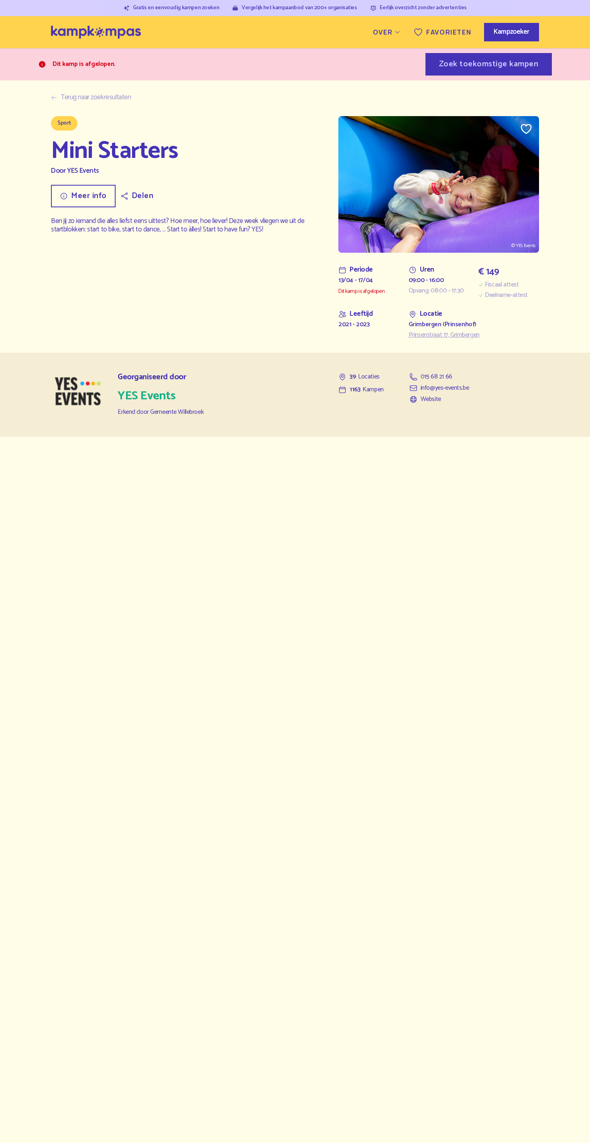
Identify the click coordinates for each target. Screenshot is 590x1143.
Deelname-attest (506, 295)
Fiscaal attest (502, 285)
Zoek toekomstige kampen (489, 64)
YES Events (83, 171)
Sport (64, 123)
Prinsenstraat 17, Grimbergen (444, 335)
